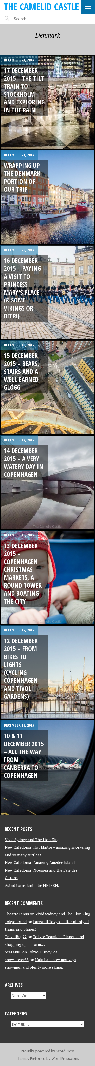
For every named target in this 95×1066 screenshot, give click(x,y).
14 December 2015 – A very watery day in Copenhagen (23, 462)
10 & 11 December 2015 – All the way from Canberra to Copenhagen (24, 755)
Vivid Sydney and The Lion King (32, 839)
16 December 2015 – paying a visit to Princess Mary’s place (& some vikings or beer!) (22, 288)
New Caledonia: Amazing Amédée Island (40, 862)
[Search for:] (35, 18)
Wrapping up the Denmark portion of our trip (22, 177)
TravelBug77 (16, 936)
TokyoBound (16, 921)
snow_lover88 (17, 959)
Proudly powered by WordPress (48, 1050)
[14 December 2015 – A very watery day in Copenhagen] (47, 482)
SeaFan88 (13, 951)
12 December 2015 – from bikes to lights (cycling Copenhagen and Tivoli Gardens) (21, 668)
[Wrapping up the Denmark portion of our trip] (47, 197)
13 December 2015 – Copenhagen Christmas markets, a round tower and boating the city (23, 573)
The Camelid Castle (41, 6)
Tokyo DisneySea (43, 951)
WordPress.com (64, 1058)
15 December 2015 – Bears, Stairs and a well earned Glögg (21, 371)
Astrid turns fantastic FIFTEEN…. (33, 885)
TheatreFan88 (17, 913)
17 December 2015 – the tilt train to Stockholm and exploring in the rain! (24, 90)
